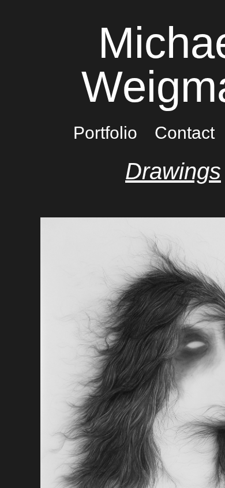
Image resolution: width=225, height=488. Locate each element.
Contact (185, 132)
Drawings (173, 171)
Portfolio (105, 132)
